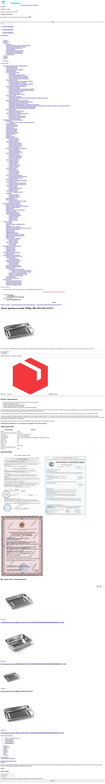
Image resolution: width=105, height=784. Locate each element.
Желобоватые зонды (14, 171)
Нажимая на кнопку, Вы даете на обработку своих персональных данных (22, 778)
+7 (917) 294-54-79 (7, 26)
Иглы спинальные (10, 123)
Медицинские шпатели (12, 199)
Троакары (8, 135)
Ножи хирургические (11, 130)
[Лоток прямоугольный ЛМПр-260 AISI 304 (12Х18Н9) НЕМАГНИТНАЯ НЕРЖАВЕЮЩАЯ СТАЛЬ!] (18, 729)
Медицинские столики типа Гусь (17, 117)
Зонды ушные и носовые (12, 242)
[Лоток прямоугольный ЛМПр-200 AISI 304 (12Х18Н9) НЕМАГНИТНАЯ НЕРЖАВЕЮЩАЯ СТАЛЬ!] (18, 618)
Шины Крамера (10, 253)
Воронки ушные (10, 237)
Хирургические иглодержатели (14, 175)
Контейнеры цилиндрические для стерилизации (21, 101)
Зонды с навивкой (13, 174)
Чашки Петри (12, 73)
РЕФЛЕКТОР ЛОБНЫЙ (12, 233)
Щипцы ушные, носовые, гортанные (15, 234)
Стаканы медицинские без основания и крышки (21, 81)
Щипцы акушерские (11, 211)
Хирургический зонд (11, 168)
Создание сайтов (5, 757)
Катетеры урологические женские (17, 184)
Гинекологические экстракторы (14, 204)
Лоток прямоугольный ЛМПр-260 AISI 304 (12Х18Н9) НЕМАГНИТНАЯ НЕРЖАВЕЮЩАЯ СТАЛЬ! (32, 733)
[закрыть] (104, 586)
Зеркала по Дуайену (14, 216)
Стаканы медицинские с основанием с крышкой (21, 83)
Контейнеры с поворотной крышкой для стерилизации (22, 107)
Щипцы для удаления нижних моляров (21, 270)
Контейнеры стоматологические (17, 74)
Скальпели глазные (11, 249)
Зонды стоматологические (12, 278)
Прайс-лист (9, 44)
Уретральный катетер (11, 181)
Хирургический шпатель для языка (17, 201)
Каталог (5, 42)
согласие (19, 778)
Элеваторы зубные (10, 257)
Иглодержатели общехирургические (18, 176)
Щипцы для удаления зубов (16, 275)
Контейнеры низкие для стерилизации (18, 103)
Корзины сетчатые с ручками (16, 91)
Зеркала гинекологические (12, 213)
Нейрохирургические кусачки (13, 282)
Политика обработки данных (100, 586)
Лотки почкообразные (11, 67)
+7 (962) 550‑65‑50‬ (7, 32)
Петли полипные (10, 230)
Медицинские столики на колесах (17, 116)
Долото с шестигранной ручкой (14, 280)
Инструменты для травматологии (14, 51)
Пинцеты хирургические (15, 144)
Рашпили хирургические (12, 132)
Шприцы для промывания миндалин (15, 235)
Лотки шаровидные (11, 71)
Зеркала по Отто (13, 219)
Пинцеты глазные (10, 248)
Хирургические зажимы (12, 159)
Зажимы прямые (13, 163)
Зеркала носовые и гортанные (13, 238)
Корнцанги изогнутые (14, 195)
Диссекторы (9, 121)
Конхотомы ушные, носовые (13, 226)
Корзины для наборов (14, 87)
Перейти (54, 302)
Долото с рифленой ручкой (15, 192)
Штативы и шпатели (11, 109)
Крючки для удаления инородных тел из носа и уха (18, 228)
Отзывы (5, 58)
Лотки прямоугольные (11, 68)
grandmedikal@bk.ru (5, 14)
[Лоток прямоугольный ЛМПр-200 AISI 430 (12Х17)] (11, 687)
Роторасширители (10, 134)
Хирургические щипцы (12, 185)
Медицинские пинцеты (12, 141)
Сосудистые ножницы (14, 158)
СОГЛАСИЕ (15, 766)
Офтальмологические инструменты (15, 50)
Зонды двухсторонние (14, 172)
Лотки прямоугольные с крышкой (14, 69)
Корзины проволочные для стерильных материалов (21, 90)
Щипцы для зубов (10, 267)
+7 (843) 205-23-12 (7, 29)
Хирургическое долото (11, 190)
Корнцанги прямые (14, 197)
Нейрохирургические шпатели (13, 284)
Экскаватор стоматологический (14, 256)
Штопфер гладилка (11, 276)
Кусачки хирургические (12, 125)
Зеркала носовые (13, 240)
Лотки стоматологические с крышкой (18, 77)
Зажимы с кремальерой (14, 164)
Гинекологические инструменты (14, 48)
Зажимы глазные (10, 251)
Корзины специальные (14, 92)
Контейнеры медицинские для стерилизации (17, 100)
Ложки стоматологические (12, 261)
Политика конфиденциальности (8, 761)
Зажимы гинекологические (13, 212)
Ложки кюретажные (14, 262)
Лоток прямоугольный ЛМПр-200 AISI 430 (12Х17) (17, 691)
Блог (4, 753)
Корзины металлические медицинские (15, 86)
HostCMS (3, 762)
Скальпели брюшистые (14, 150)
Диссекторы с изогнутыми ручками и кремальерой (21, 122)
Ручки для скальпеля (14, 149)
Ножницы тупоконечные (15, 157)
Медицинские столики (14, 114)
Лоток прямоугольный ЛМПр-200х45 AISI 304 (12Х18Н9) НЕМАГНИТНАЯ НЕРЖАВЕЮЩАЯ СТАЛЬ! (33, 664)
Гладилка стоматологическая (13, 260)
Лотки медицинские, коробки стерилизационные (18, 45)
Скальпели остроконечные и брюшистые (16, 148)
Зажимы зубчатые (13, 167)
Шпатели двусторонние (15, 202)
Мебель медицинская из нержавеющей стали (17, 113)
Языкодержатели (10, 136)
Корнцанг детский (13, 194)
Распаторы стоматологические (13, 266)
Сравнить (9, 394)
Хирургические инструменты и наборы (16, 46)
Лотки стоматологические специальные (19, 78)
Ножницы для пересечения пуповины (15, 210)
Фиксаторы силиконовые (15, 96)
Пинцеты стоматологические (13, 265)
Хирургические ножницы (12, 153)
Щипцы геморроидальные (15, 188)
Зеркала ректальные (14, 140)
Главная (5, 40)
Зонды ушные (12, 244)
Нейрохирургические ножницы (14, 283)
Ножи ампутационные (11, 128)
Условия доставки (53, 394)
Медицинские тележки (14, 118)
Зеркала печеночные (14, 139)
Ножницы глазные (10, 247)
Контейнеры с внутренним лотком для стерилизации (22, 108)
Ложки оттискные (13, 264)
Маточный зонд (10, 208)
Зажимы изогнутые (14, 161)
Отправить (52, 780)
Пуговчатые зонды (13, 170)
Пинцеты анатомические (15, 143)
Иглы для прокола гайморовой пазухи (15, 224)
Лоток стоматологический (12, 72)
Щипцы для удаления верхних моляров (21, 271)
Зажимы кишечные (13, 162)
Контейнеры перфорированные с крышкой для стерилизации (24, 104)
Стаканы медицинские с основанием (18, 85)
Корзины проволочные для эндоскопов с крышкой (21, 89)
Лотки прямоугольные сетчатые (17, 94)
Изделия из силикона (11, 95)
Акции (5, 55)
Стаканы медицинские (11, 80)
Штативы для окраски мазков (16, 110)
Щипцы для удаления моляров (16, 269)
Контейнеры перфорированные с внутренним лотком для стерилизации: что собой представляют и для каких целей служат (39, 105)
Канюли (8, 225)
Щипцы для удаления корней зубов (17, 273)
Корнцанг (8, 193)
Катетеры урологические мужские (17, 183)
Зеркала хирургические (12, 137)
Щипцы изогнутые (13, 189)
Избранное (3, 394)
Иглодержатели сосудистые (16, 177)
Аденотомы (9, 222)
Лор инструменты (10, 49)
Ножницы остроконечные (15, 155)
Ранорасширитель (10, 198)
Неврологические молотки (12, 229)
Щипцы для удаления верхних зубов (18, 274)
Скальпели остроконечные (15, 152)
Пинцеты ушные (10, 231)
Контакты (5, 61)
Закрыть (3, 768)
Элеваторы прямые (13, 258)
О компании (6, 41)
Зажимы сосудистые (14, 166)
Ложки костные (10, 127)
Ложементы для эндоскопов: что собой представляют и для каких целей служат (28, 98)
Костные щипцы (13, 186)
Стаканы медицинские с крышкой (17, 82)
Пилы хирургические (11, 131)
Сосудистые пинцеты (14, 146)
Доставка (5, 57)
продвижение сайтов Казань (8, 758)
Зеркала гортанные (13, 239)
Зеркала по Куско (13, 217)
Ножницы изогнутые (14, 154)
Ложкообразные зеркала (15, 215)
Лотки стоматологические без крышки (18, 76)
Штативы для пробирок (15, 112)
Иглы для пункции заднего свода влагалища (17, 206)
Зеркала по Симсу (13, 220)
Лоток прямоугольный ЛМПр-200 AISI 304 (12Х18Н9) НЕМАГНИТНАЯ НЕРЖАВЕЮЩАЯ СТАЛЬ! (32, 622)
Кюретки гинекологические (13, 207)
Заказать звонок (4, 35)
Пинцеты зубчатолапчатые (15, 145)
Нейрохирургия (10, 54)
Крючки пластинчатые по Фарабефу (18, 180)
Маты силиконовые (14, 99)
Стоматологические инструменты (14, 53)
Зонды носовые (13, 243)
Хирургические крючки (12, 179)
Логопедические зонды (12, 126)
